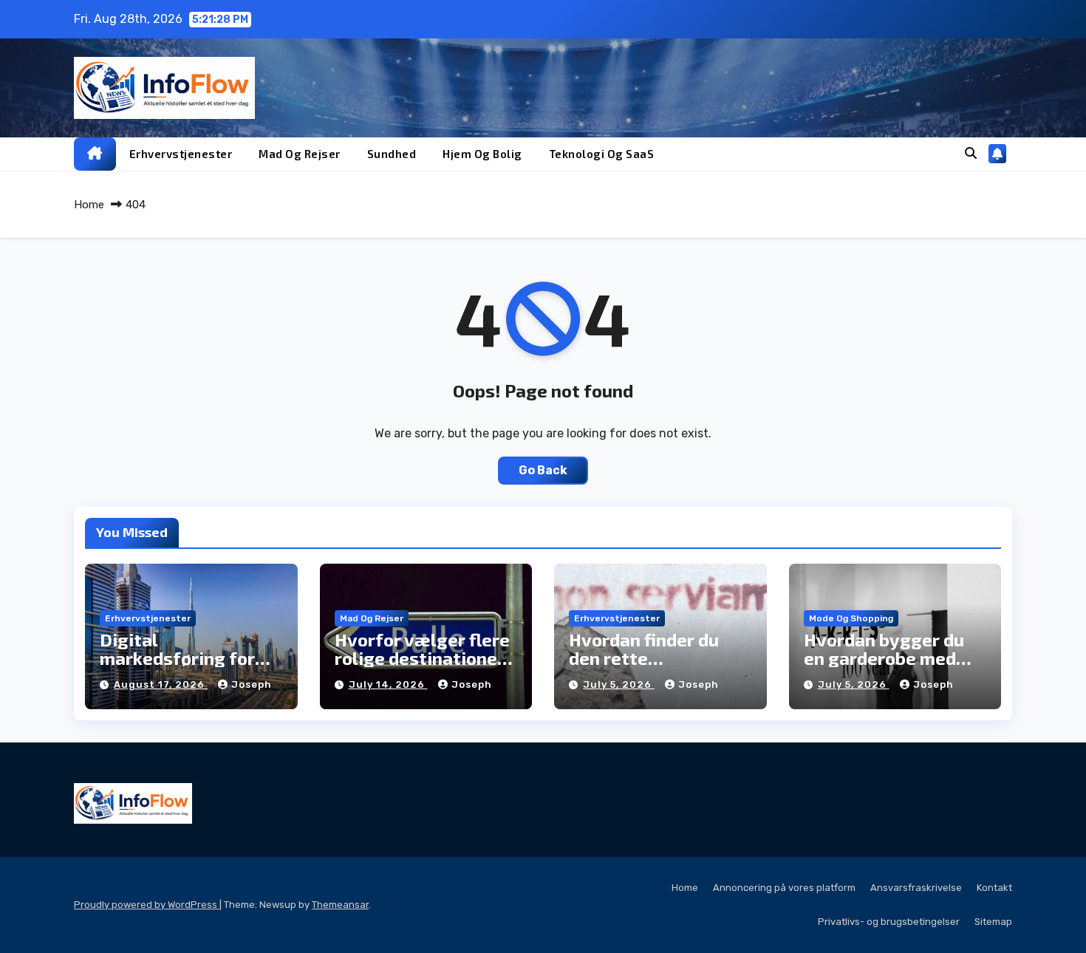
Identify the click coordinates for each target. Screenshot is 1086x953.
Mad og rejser (300, 153)
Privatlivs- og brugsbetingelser (889, 921)
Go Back (543, 470)
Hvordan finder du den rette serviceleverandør (646, 658)
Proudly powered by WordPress (146, 904)
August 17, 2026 (161, 684)
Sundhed (392, 153)
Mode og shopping (851, 618)
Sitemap (993, 921)
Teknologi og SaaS (602, 153)
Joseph (251, 684)
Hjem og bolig (482, 153)
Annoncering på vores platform (784, 887)
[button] (971, 153)
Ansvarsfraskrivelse (916, 887)
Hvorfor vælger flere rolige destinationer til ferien (422, 658)
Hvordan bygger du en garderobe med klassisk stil (884, 658)
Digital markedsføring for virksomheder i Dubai (189, 658)
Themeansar (340, 904)
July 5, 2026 (619, 684)
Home (89, 204)
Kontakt (994, 887)
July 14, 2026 (388, 684)
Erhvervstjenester (181, 153)
